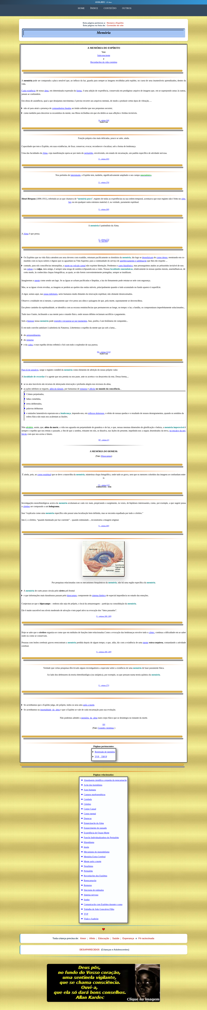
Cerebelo (88, 799)
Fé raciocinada (146, 938)
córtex (151, 632)
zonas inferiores (50, 294)
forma (79, 90)
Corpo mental (90, 813)
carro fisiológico (125, 265)
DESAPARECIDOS (90, 949)
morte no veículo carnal (75, 265)
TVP (86, 914)
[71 (99, 485)
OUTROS (126, 8)
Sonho (87, 899)
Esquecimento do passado (95, 828)
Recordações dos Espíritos (95, 876)
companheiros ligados (61, 108)
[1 (99, 240)
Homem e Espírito (115, 23)
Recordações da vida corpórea (103, 62)
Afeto (92, 938)
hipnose (30, 321)
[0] (104, 724)
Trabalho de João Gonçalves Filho (99, 909)
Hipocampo (106, 456)
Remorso (88, 885)
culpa (30, 345)
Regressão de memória (105, 752)
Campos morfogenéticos (94, 794)
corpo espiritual (44, 474)
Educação (103, 938)
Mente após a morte (92, 861)
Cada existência (28, 90)
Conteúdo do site (115, 25)
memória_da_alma (89, 718)
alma (46, 90)
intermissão (76, 175)
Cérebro (87, 804)
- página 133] (105, 485)
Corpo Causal (90, 809)
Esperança (128, 938)
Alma (45, 153)
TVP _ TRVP (101, 756)
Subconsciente (103, 55)
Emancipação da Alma (94, 823)
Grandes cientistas (106, 728)
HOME (81, 8)
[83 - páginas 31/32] (104, 352)
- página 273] (104, 240)
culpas (30, 269)
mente (37, 280)
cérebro (26, 506)
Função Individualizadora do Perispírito (101, 837)
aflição (92, 389)
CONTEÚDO (110, 8)
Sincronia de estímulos (94, 890)
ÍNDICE (94, 8)
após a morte (88, 705)
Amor (83, 938)
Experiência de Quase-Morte (96, 833)
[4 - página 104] (103, 120)
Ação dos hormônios (93, 785)
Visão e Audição (91, 919)
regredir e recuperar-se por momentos (70, 321)
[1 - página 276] (103, 182)
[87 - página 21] (103, 440)
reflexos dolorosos (96, 413)
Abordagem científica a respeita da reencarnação (105, 780)
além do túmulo (56, 389)
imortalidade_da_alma (50, 710)
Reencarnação (90, 880)
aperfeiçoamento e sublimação (133, 261)
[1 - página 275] (103, 685)
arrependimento (33, 335)
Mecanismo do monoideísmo (96, 852)
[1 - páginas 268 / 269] (103, 616)
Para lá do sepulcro (30, 370)
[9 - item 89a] (103, 241)
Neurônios (88, 866)
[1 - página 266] (103, 526)
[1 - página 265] (103, 159)
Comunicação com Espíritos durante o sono (103, 904)
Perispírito (88, 871)
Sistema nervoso (91, 895)
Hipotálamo (89, 842)
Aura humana (90, 790)
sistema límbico (99, 595)
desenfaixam (147, 257)
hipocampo (72, 595)
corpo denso (162, 257)
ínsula (86, 847)
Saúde (115, 938)
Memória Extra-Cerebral (94, 856)
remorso (30, 340)
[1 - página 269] (103, 209)
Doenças (88, 818)
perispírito (88, 153)
